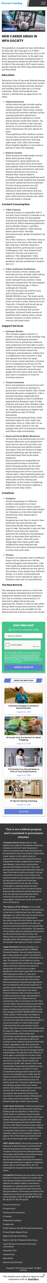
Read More (33, 1279)
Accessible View (10, 1250)
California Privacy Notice (31, 659)
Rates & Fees (8, 1258)
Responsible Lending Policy (31, 655)
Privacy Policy (9, 1208)
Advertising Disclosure (13, 1262)
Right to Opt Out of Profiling (15, 1236)
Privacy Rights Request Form (15, 1232)
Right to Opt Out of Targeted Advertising (20, 1240)
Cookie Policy (9, 1254)
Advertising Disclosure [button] (11, 657)
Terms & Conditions (14, 659)
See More (23, 811)
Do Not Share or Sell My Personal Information (23, 1228)
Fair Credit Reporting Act (26, 657)
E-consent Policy (17, 655)
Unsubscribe (8, 1224)
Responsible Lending (12, 1220)
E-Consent (7, 1216)
